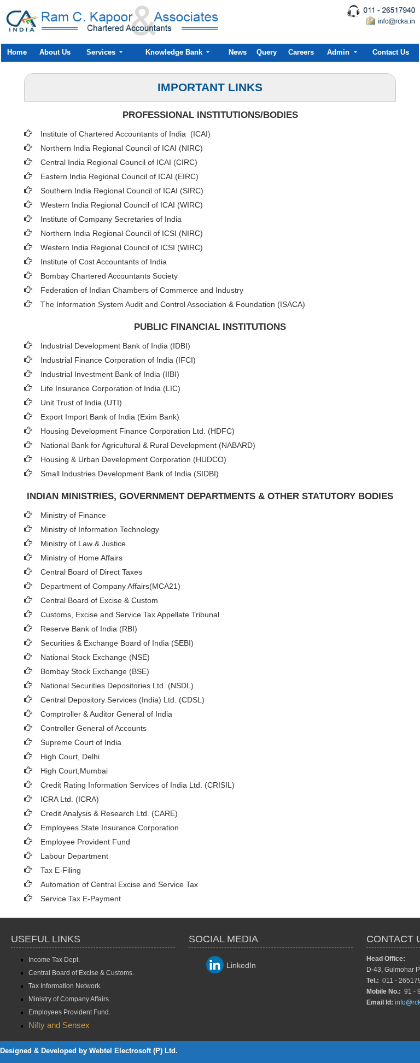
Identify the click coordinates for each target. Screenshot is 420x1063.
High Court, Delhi (70, 756)
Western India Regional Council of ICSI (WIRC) (121, 247)
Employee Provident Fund (85, 841)
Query (266, 52)
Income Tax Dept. (54, 960)
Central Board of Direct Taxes (91, 572)
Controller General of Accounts (93, 728)
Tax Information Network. (65, 986)
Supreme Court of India (80, 742)
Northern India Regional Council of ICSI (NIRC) (121, 233)
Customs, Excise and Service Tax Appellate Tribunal (129, 614)
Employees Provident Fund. (69, 1012)
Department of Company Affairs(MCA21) (110, 586)
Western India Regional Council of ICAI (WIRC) (121, 204)
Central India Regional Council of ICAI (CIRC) (118, 162)
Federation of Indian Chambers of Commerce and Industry (141, 290)
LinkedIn (241, 965)
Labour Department (74, 856)
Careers (301, 52)
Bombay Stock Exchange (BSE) (94, 671)
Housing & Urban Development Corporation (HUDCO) (133, 459)
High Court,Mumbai (74, 770)
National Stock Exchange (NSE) (95, 657)
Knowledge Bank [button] (175, 52)
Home (17, 52)
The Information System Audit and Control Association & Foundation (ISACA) (172, 304)
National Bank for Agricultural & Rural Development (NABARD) (147, 445)
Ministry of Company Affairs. (69, 999)
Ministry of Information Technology (99, 529)
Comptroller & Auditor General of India (106, 714)
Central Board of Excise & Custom (99, 600)
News (238, 52)
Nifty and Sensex (59, 1025)
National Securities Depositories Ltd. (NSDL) (117, 685)
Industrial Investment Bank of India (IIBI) (109, 374)
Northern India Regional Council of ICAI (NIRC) (121, 148)
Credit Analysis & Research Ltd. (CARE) (109, 813)
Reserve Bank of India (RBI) (88, 628)
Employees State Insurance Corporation (109, 827)
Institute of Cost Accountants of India (103, 261)
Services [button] (102, 52)
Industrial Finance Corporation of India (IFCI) (118, 360)
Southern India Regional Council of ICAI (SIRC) (121, 190)
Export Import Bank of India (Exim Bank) (109, 416)
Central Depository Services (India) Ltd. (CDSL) (122, 699)
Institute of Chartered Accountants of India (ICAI (124, 133)
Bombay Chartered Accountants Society (109, 275)
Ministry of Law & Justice (83, 543)
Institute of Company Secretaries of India (111, 219)
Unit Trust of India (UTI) (81, 402)
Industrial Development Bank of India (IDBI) (115, 345)
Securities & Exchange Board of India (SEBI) (117, 643)
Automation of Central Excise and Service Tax (119, 884)
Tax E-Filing (60, 870)
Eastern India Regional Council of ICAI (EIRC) (119, 176)
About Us (55, 52)
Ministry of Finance (73, 515)
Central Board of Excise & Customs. (81, 973)
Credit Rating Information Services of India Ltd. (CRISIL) (137, 785)
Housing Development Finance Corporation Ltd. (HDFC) (137, 431)
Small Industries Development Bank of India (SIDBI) (129, 473)
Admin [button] (339, 52)
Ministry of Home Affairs (81, 557)
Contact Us (390, 52)
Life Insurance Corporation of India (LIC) (110, 388)
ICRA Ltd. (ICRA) (69, 799)
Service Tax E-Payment (80, 898)
